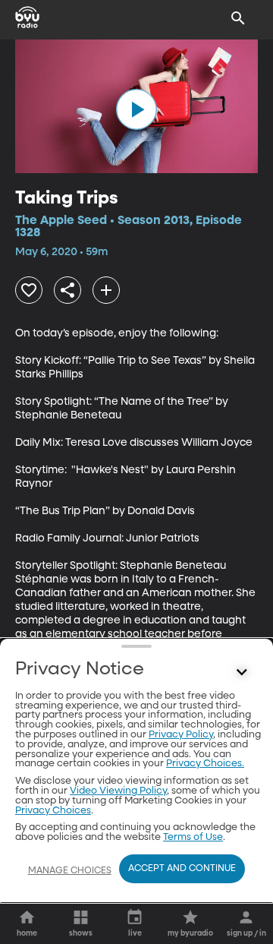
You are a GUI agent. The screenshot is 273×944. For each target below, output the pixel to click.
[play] (136, 109)
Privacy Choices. (205, 764)
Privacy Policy (181, 735)
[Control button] (242, 673)
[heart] (28, 290)
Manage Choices (69, 871)
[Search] (238, 18)
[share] (67, 290)
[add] (106, 290)
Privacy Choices (53, 811)
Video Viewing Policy (118, 791)
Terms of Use (193, 837)
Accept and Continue (182, 868)
